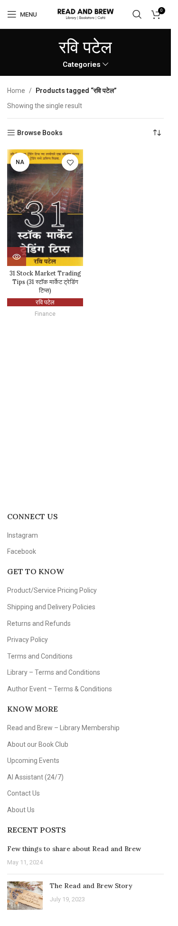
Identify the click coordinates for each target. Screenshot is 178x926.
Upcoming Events (33, 760)
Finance (45, 314)
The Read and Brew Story (91, 885)
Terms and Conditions (40, 656)
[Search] (137, 14)
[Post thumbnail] (25, 895)
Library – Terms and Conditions (53, 672)
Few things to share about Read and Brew (74, 848)
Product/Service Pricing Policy (52, 590)
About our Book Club (37, 744)
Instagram (22, 535)
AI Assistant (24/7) (35, 777)
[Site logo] (85, 14)
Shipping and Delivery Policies (51, 607)
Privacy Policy (27, 639)
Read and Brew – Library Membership (63, 728)
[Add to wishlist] (70, 162)
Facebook (21, 551)
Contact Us (23, 793)
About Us (21, 810)
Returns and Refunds (39, 623)
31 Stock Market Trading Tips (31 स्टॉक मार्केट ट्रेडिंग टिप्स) (45, 281)
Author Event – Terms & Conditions (59, 689)
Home (16, 90)
